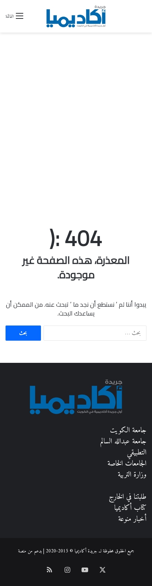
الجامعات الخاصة (126, 463)
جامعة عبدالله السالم (123, 441)
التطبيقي (136, 452)
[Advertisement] (76, 135)
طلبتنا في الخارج (127, 497)
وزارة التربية (132, 475)
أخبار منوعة (132, 519)
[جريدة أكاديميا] (76, 16)
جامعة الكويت (128, 430)
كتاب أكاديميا (130, 508)
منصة (22, 551)
